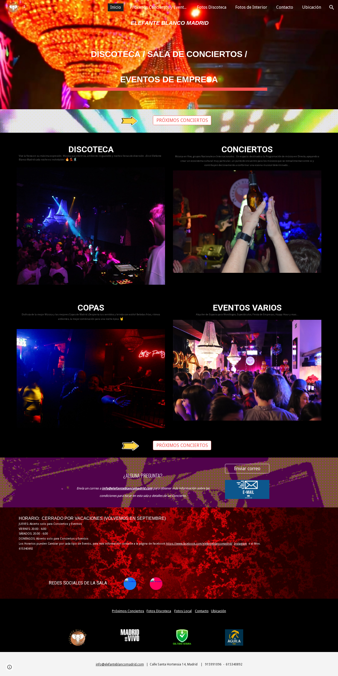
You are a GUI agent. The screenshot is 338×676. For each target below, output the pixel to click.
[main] (169, 23)
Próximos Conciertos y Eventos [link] (159, 7)
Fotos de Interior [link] (251, 7)
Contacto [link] (284, 7)
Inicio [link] (115, 7)
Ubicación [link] (311, 7)
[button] (331, 7)
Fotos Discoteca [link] (211, 7)
